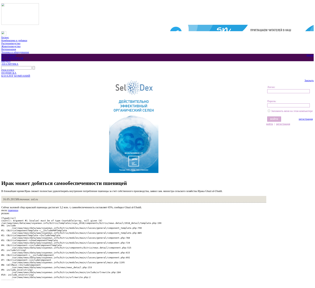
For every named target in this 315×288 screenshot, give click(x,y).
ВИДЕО (5, 61)
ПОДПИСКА (8, 73)
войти (269, 124)
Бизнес (5, 37)
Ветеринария (8, 49)
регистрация (306, 119)
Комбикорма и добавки (14, 40)
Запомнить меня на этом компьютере (292, 111)
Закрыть (309, 80)
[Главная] (3, 32)
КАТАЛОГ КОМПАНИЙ (15, 76)
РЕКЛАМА (7, 70)
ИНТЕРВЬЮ (8, 55)
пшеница (13, 210)
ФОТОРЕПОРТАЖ (12, 58)
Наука (310, 55)
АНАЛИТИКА (9, 64)
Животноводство (11, 46)
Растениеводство (10, 43)
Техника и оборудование (15, 52)
